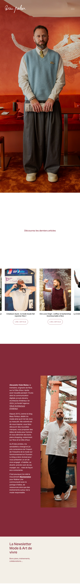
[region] (40, 297)
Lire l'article (20, 322)
